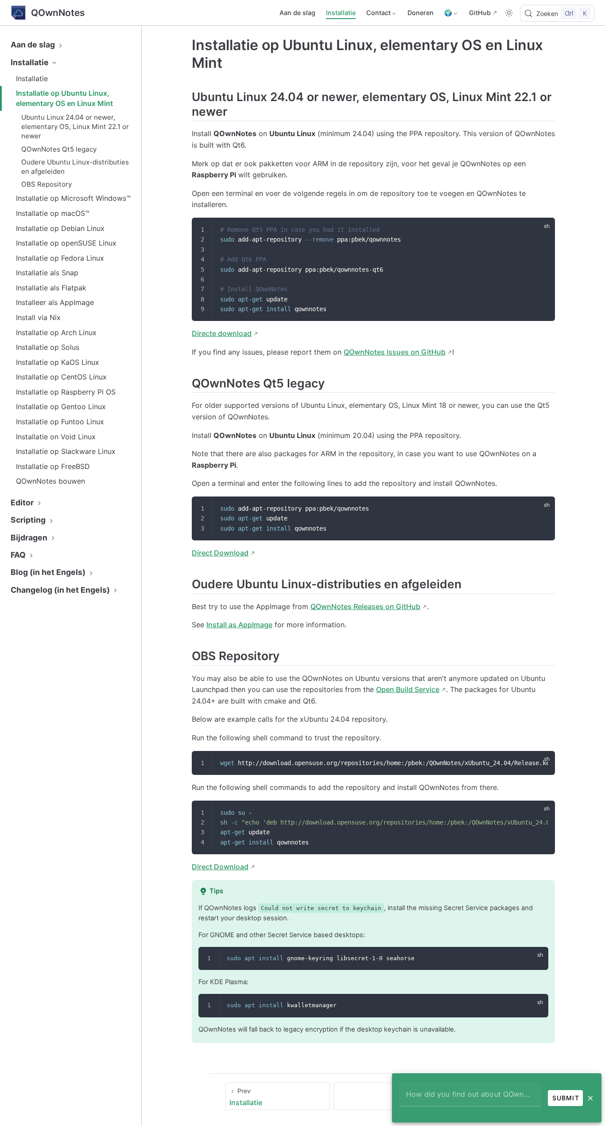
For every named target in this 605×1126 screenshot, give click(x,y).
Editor (23, 502)
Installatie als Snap (47, 272)
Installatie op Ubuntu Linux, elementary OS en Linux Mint (64, 98)
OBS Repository (46, 184)
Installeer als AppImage (55, 302)
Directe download (222, 333)
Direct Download (220, 552)
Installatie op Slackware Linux (66, 451)
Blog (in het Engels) (49, 572)
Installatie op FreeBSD (53, 466)
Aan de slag (297, 12)
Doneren (420, 12)
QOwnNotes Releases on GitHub (365, 606)
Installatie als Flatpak (51, 287)
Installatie (341, 12)
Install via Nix (38, 317)
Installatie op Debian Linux (60, 228)
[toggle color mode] (508, 12)
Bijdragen (30, 537)
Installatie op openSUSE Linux (66, 242)
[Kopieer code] (542, 230)
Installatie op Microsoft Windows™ (73, 198)
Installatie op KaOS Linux (57, 362)
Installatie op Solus (47, 347)
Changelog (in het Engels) (61, 589)
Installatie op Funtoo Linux (60, 421)
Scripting (29, 519)
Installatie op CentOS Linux (61, 376)
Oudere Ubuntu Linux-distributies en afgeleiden (75, 167)
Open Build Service (407, 689)
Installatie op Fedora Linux (60, 258)
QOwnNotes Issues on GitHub (395, 352)
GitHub (480, 12)
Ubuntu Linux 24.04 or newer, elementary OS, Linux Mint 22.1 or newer (75, 127)
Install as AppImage (239, 624)
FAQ (19, 554)
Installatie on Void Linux (56, 436)
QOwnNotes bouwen (50, 481)
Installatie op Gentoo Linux (61, 406)
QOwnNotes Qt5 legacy (59, 149)
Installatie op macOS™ (52, 213)
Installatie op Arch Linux (56, 332)
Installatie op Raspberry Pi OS (66, 391)
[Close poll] (590, 1098)
